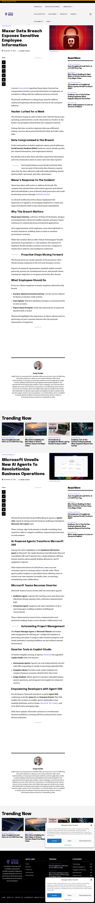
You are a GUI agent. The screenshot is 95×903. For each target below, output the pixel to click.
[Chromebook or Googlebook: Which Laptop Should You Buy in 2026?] (59, 429)
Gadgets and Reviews (74, 64)
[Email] (4, 84)
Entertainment (72, 92)
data (34, 243)
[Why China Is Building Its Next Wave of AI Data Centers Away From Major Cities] (36, 429)
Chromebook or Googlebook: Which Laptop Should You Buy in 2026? (80, 86)
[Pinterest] (4, 71)
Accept (54, 895)
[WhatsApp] (4, 75)
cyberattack (23, 88)
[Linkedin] (4, 80)
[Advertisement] (38, 72)
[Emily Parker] (38, 365)
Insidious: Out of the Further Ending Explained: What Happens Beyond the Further (79, 96)
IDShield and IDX (43, 194)
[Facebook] (4, 62)
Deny (69, 895)
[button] (91, 880)
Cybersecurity (6, 26)
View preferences (85, 895)
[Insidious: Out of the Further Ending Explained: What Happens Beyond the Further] (82, 429)
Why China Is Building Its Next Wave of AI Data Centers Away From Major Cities (79, 76)
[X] (4, 66)
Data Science (72, 72)
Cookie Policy (67, 899)
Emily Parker (25, 51)
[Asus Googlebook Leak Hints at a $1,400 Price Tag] (13, 429)
